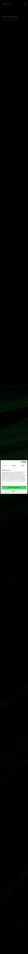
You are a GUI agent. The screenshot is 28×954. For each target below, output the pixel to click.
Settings (13, 491)
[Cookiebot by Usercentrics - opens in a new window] (21, 462)
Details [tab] (14, 465)
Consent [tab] (5, 465)
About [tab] (23, 465)
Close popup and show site (14, 487)
